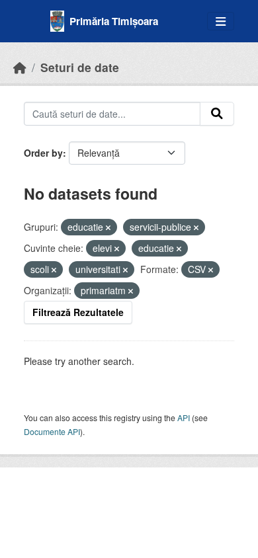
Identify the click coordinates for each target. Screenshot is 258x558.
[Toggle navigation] (220, 21)
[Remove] (108, 227)
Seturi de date (79, 67)
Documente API (52, 431)
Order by (43, 152)
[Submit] (217, 114)
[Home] (19, 67)
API (183, 417)
